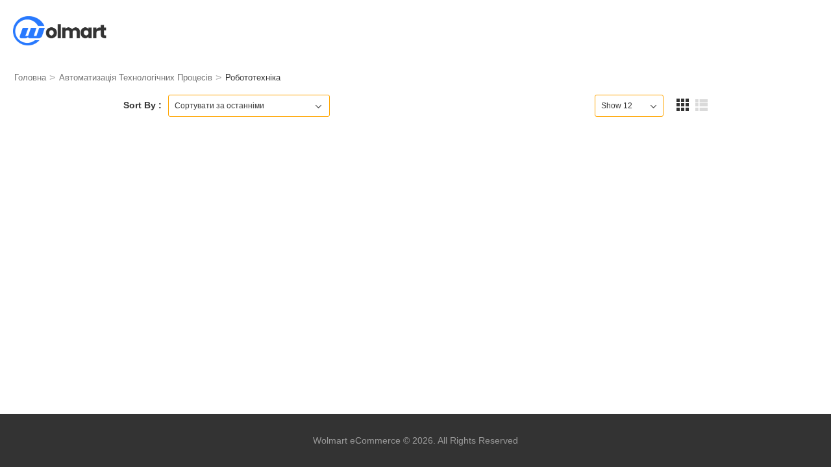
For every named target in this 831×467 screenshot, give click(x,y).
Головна (30, 77)
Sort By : (142, 105)
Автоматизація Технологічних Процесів (135, 77)
